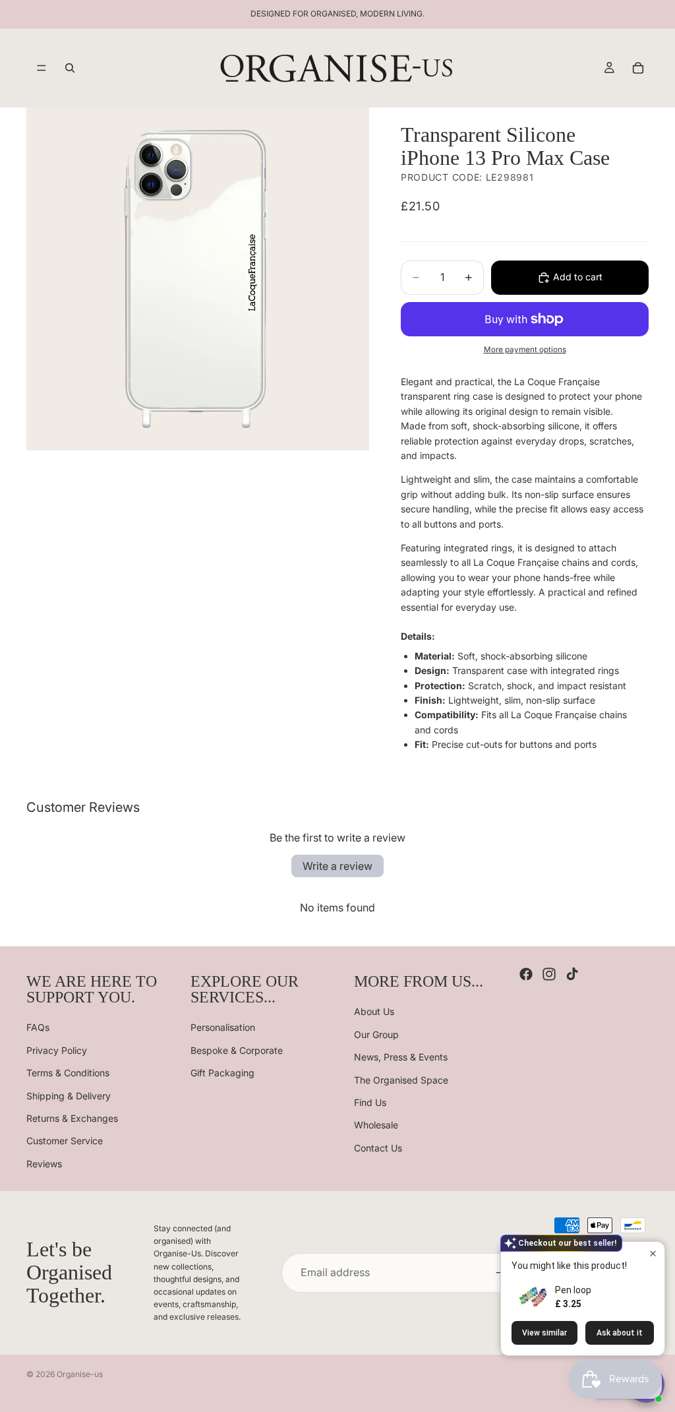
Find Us (370, 1102)
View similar (544, 1332)
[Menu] (41, 68)
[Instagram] (549, 974)
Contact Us (378, 1147)
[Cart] (638, 67)
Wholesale (376, 1124)
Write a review (337, 866)
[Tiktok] (572, 974)
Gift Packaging (222, 1072)
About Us (374, 1011)
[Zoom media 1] (197, 278)
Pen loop (573, 1290)
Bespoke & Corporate (237, 1049)
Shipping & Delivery (68, 1095)
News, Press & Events (401, 1056)
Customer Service (64, 1140)
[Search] (69, 67)
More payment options (525, 349)
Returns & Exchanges (72, 1118)
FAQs (37, 1027)
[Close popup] (652, 1253)
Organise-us (80, 1374)
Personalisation (223, 1027)
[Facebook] (526, 974)
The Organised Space (401, 1079)
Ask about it (620, 1332)
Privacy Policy (56, 1049)
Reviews (44, 1163)
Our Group (376, 1033)
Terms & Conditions (67, 1072)
